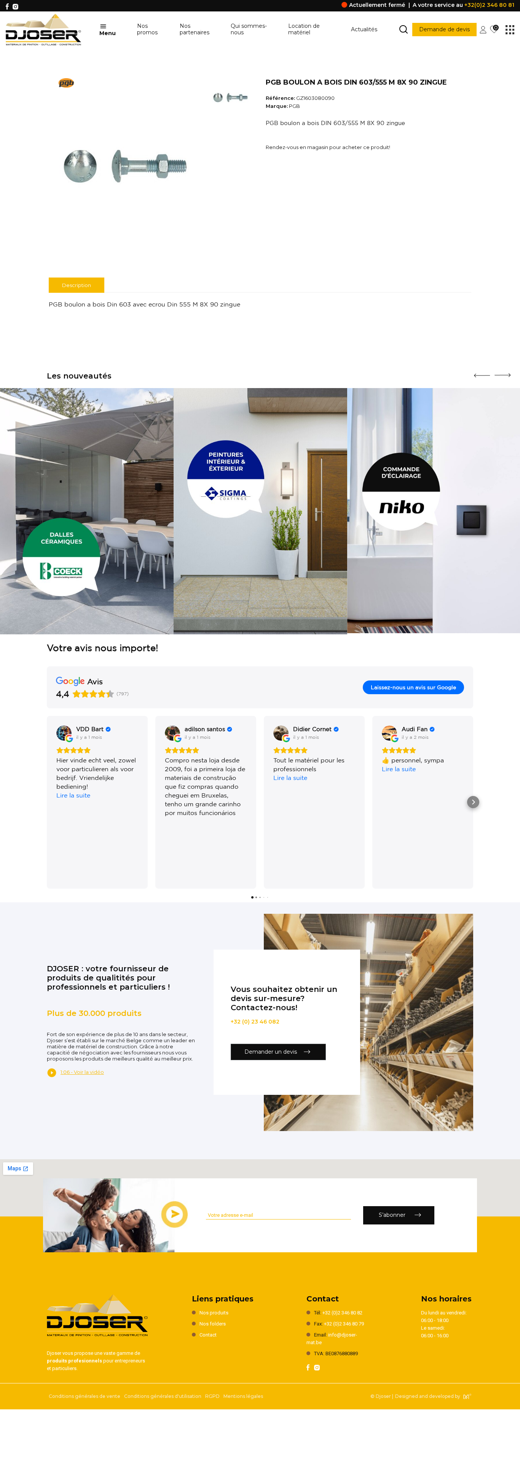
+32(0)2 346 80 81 (489, 5)
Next (502, 372)
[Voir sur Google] (64, 733)
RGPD (212, 1396)
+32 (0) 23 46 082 (255, 1021)
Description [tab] (76, 285)
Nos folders (212, 1324)
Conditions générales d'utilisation (162, 1396)
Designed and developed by (427, 1396)
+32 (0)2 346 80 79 (344, 1324)
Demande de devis (444, 29)
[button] (47, 802)
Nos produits (213, 1313)
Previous (482, 373)
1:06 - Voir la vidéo (82, 1072)
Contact (208, 1335)
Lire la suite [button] (73, 795)
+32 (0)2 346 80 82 (342, 1313)
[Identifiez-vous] (483, 29)
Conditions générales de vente (84, 1396)
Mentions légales (243, 1396)
